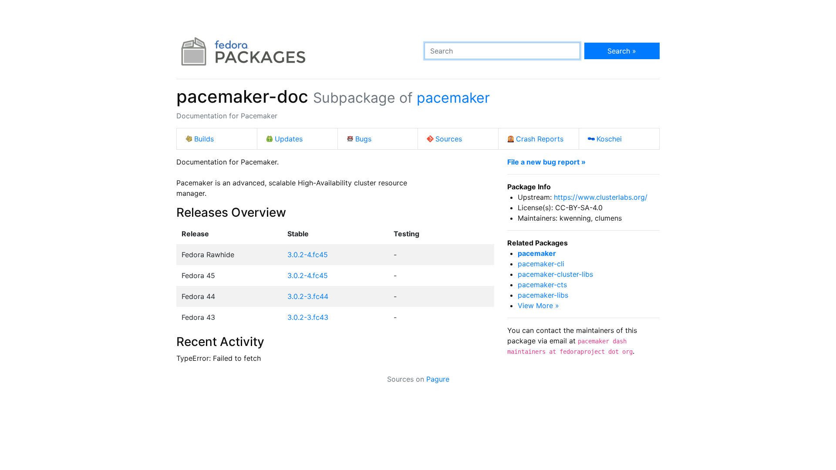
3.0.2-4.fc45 (307, 254)
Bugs (363, 138)
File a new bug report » (546, 162)
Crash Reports (539, 138)
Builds (204, 138)
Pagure (437, 379)
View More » (538, 305)
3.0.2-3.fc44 (307, 296)
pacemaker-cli (541, 263)
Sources (448, 138)
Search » (621, 51)
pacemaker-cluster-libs (555, 274)
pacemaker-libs (543, 295)
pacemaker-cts (542, 284)
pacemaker (453, 97)
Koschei (609, 138)
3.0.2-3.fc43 (307, 317)
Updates (289, 138)
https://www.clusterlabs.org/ (600, 197)
